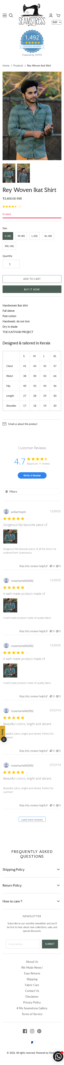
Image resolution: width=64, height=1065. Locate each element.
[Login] (51, 15)
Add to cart (32, 279)
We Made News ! (32, 967)
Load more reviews (32, 819)
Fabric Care (32, 985)
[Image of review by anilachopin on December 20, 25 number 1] (10, 537)
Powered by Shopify (46, 1052)
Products (18, 65)
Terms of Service (32, 1014)
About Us (32, 961)
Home (6, 65)
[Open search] (11, 15)
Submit (50, 944)
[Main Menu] (5, 15)
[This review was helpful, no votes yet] (51, 566)
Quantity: (8, 255)
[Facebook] (25, 1031)
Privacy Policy (32, 1002)
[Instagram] (32, 1031)
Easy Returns (32, 973)
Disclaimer (32, 996)
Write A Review (32, 475)
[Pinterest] (39, 1031)
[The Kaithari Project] (32, 14)
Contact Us (32, 991)
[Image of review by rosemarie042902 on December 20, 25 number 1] (10, 605)
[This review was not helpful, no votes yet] (57, 566)
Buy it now (32, 289)
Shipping (32, 979)
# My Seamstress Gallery (32, 1008)
